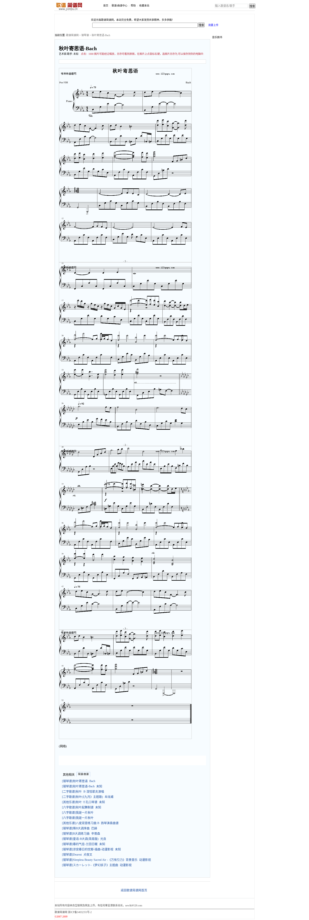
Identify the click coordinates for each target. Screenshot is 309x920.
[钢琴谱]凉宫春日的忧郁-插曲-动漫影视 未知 (91, 849)
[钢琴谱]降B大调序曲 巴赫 (79, 828)
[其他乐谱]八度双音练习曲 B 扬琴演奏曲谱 (90, 823)
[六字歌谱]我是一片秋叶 (78, 812)
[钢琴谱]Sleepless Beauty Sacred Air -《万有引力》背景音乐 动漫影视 (106, 859)
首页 (105, 5)
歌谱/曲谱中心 (119, 5)
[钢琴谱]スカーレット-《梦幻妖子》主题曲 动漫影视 (97, 865)
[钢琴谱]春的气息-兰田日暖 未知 (83, 844)
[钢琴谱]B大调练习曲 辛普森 (81, 833)
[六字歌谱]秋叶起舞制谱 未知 (81, 807)
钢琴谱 (85, 35)
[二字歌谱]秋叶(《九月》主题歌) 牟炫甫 (88, 796)
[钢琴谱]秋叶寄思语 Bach (78, 781)
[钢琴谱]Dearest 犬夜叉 (77, 854)
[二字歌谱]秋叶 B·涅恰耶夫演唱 (83, 791)
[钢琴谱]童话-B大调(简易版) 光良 (84, 838)
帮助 (133, 5)
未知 (75, 53)
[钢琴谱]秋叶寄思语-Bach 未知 (82, 786)
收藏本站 (144, 5)
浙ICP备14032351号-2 (80, 912)
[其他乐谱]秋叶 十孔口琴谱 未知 (83, 802)
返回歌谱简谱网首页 (134, 890)
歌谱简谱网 (72, 35)
